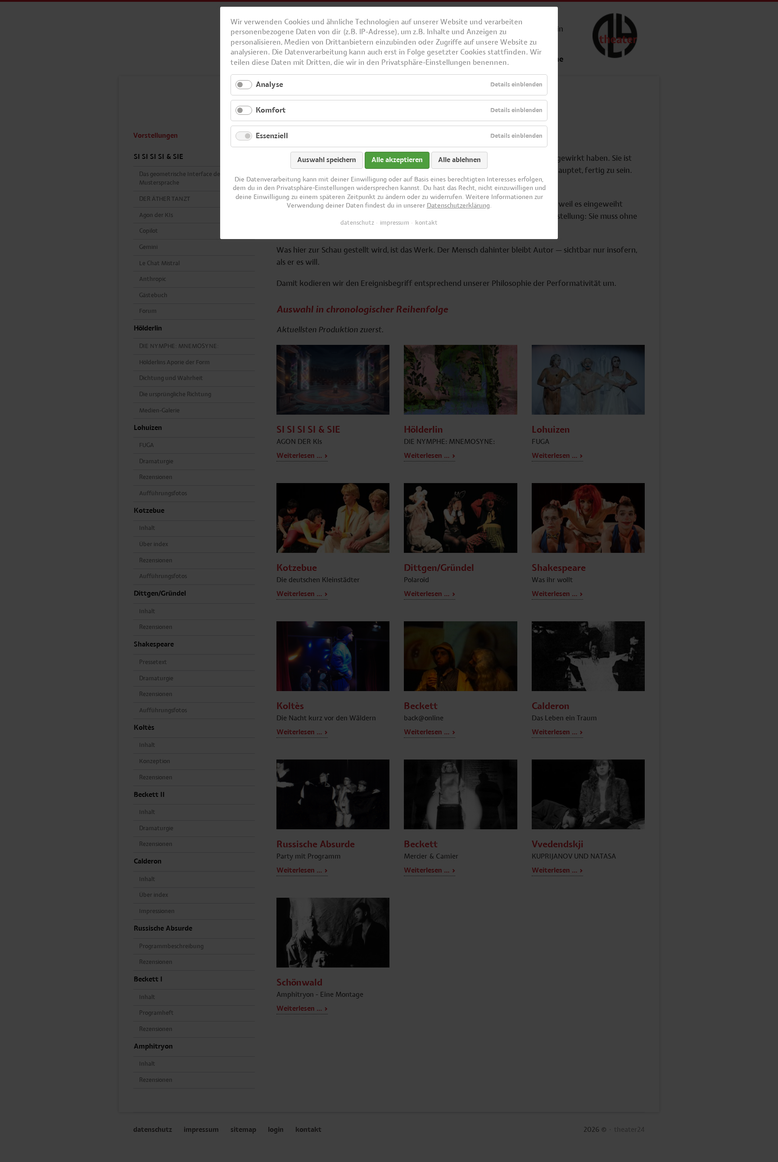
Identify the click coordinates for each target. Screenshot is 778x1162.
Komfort (270, 110)
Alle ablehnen (459, 160)
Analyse (269, 84)
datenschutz (357, 222)
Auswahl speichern (326, 160)
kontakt (426, 222)
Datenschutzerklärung (458, 206)
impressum (394, 222)
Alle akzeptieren (397, 160)
